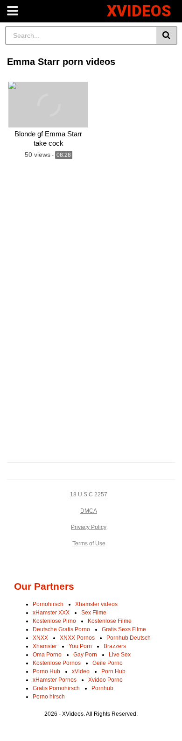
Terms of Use (88, 543)
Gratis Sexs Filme (124, 629)
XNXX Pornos (77, 638)
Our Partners (44, 586)
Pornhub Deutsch (128, 638)
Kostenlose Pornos (57, 663)
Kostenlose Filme (110, 621)
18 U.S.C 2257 (88, 494)
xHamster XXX (51, 612)
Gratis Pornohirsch (56, 688)
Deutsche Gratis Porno (61, 629)
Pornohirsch (48, 604)
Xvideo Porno (105, 680)
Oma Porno (47, 654)
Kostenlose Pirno (54, 621)
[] (166, 35)
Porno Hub (46, 671)
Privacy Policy (88, 527)
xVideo (81, 671)
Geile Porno (107, 663)
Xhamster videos (96, 604)
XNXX (40, 638)
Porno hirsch (49, 696)
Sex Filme (93, 612)
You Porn (80, 646)
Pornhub (102, 688)
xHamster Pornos (55, 680)
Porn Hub (113, 671)
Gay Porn (85, 654)
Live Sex (120, 654)
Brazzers (115, 646)
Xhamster (45, 646)
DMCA (88, 511)
